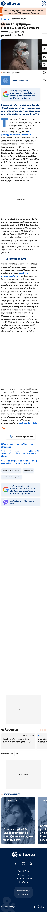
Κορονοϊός (28, 470)
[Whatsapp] (44, 72)
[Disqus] (23, 544)
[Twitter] (44, 49)
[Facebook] (44, 41)
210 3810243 (23, 894)
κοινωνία (12, 794)
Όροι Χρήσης (23, 871)
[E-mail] (44, 80)
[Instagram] (23, 863)
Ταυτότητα (23, 882)
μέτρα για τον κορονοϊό (12, 477)
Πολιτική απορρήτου (23, 878)
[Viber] (44, 64)
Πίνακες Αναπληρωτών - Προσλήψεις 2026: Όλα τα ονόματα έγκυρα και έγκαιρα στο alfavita (20, 453)
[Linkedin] (44, 56)
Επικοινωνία (23, 875)
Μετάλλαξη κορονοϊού (11, 470)
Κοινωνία (5, 19)
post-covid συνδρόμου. (29, 423)
